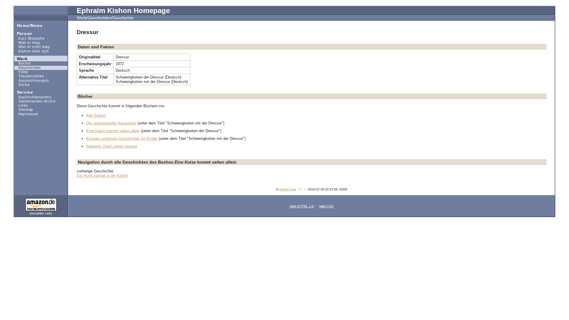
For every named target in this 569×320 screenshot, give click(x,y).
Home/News (28, 25)
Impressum (26, 114)
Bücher (22, 63)
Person (23, 33)
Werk (21, 58)
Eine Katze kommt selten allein (113, 131)
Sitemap (23, 109)
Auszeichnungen (31, 80)
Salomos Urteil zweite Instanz (112, 146)
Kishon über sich (31, 51)
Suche (22, 85)
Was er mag (27, 42)
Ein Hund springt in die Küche (102, 175)
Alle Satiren (96, 115)
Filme (21, 72)
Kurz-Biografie (29, 38)
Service (23, 92)
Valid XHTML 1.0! (302, 206)
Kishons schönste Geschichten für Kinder (122, 138)
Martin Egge (287, 189)
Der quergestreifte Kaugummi (111, 123)
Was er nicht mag (32, 47)
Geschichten (27, 68)
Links (21, 105)
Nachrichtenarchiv (33, 97)
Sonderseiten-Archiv (34, 101)
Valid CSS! (326, 206)
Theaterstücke (29, 76)
